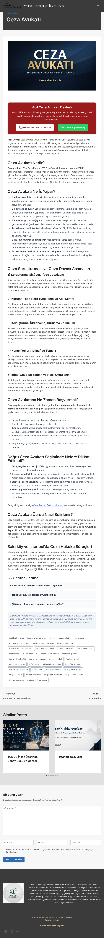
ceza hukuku (12, 13)
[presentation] (26, 735)
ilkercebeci (13, 27)
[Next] (96, 746)
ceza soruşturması (70, 654)
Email (41, 842)
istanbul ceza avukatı (52, 664)
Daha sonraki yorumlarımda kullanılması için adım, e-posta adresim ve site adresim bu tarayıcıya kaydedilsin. (49, 850)
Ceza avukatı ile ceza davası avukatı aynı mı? (37, 585)
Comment (10, 808)
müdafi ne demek (33, 675)
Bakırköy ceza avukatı (59, 638)
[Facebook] (5, 931)
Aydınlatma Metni (52, 920)
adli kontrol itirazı (16, 638)
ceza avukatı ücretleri (44, 648)
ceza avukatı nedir (65, 643)
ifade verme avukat (17, 664)
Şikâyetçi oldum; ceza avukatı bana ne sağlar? (38, 604)
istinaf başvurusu (72, 664)
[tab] (46, 775)
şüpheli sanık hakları (74, 675)
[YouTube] (17, 931)
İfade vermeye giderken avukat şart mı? (34, 594)
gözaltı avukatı (55, 659)
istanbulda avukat (70, 756)
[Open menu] (98, 6)
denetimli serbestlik (17, 659)
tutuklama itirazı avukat (37, 680)
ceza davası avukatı (65, 648)
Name (8, 842)
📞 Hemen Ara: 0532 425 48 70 (35, 127)
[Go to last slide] (7, 746)
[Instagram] (11, 931)
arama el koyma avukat (37, 638)
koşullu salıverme (53, 669)
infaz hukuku (34, 664)
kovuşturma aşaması (73, 669)
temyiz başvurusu (16, 680)
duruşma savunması (37, 659)
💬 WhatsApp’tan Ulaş (73, 127)
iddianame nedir (72, 659)
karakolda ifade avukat (18, 669)
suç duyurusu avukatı (53, 675)
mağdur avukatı (15, 675)
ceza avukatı (78, 638)
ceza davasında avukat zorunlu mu (23, 654)
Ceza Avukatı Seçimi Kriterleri (48, 505)
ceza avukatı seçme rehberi (20, 648)
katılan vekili (37, 669)
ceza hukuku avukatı (50, 654)
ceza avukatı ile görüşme (19, 643)
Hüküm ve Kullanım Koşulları (52, 926)
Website (76, 842)
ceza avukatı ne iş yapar (43, 643)
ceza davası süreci (85, 648)
